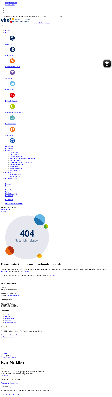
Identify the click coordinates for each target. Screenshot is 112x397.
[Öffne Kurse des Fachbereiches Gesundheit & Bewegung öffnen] (12, 109)
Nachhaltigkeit (10, 55)
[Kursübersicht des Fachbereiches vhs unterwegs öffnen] (12, 131)
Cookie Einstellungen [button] (8, 357)
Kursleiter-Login (11, 194)
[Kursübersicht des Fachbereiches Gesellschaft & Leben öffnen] (12, 63)
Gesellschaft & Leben (12, 67)
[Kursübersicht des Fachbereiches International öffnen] (12, 143)
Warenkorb (9, 196)
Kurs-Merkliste (17, 204)
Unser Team (14, 152)
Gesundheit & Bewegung (14, 112)
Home (7, 30)
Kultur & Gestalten (11, 101)
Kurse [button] (7, 32)
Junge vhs (8, 44)
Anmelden (4, 375)
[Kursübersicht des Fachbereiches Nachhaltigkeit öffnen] (12, 52)
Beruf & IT (9, 90)
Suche (27, 271)
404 (8, 209)
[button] (9, 149)
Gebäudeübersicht (16, 168)
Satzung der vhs (15, 160)
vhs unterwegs (10, 135)
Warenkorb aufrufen (12, 394)
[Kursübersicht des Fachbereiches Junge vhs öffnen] (12, 40)
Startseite (4, 209)
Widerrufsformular (7, 337)
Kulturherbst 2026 (11, 178)
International (9, 147)
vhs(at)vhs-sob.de (13, 295)
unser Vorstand (15, 154)
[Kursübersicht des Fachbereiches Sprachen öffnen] (12, 74)
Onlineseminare (10, 124)
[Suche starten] (61, 16)
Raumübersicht (15, 170)
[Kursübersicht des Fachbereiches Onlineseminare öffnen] (12, 120)
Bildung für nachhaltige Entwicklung (22, 158)
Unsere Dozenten (16, 156)
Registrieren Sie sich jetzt (9, 383)
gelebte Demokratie (16, 164)
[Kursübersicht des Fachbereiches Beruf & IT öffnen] (12, 86)
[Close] (10, 387)
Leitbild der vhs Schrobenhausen (21, 162)
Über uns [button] (8, 150)
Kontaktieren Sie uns (17, 174)
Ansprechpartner (15, 176)
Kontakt (53, 275)
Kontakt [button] (8, 172)
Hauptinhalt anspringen (42, 23)
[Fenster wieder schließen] (2, 368)
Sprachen (8, 78)
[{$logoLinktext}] (17, 23)
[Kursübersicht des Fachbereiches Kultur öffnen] (12, 97)
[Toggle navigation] (2, 25)
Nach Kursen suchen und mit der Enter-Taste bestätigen (20, 16)
